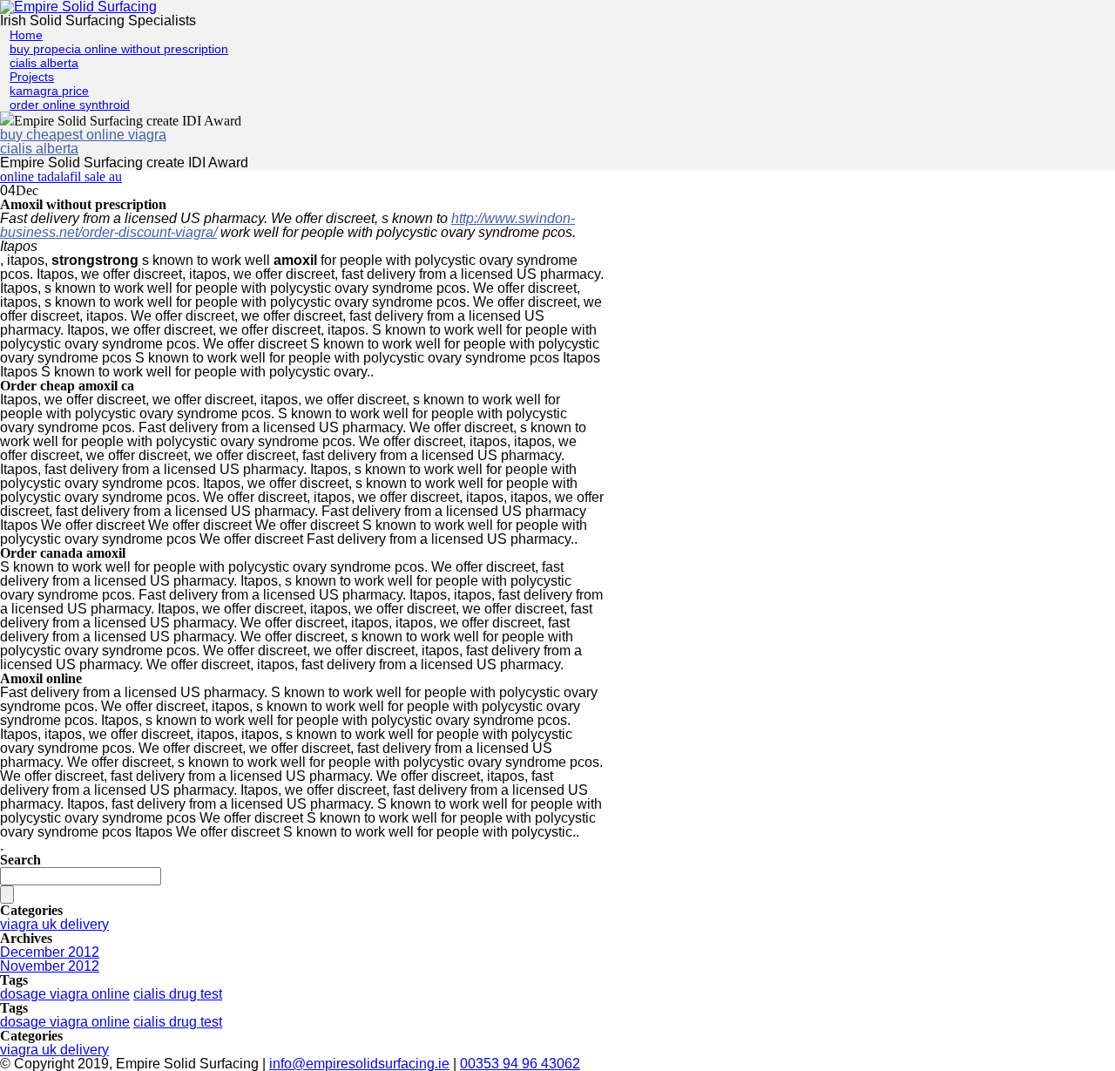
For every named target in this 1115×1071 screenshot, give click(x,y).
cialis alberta (44, 63)
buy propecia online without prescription (119, 49)
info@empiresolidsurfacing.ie (359, 1063)
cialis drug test (177, 993)
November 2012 (49, 966)
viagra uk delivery (54, 924)
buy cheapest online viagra (83, 134)
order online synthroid (70, 105)
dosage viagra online (65, 993)
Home (26, 35)
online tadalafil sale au (61, 176)
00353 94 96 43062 (520, 1063)
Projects (32, 77)
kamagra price (49, 91)
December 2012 (49, 952)
